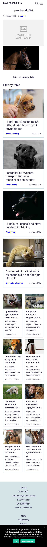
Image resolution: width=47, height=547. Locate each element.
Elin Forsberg (11, 185)
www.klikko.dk (26, 507)
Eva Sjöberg (11, 232)
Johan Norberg (12, 134)
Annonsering (23, 519)
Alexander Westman (14, 283)
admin (23, 16)
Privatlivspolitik (27, 541)
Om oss (23, 523)
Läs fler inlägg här (23, 77)
